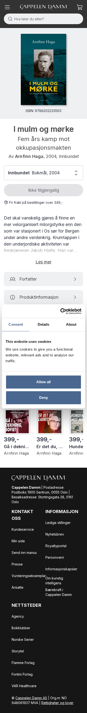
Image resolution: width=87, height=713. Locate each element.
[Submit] (9, 19)
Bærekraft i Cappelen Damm (58, 592)
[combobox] (43, 19)
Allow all (43, 382)
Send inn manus (24, 553)
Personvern (54, 557)
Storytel (18, 651)
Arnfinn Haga (29, 156)
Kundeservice (23, 529)
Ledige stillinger (58, 523)
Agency (18, 616)
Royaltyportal (55, 546)
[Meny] (7, 7)
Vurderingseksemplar (29, 576)
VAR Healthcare (24, 686)
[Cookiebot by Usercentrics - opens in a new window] (61, 311)
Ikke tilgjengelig (43, 190)
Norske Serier (23, 639)
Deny (43, 397)
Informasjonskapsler (61, 569)
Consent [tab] (15, 324)
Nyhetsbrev (54, 534)
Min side (18, 541)
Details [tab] (44, 324)
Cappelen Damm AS (31, 698)
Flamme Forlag (23, 663)
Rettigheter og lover (57, 703)
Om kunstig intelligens (54, 580)
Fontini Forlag (22, 674)
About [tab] (71, 324)
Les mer (43, 261)
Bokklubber (21, 628)
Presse (17, 564)
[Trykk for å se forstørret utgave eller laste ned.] (43, 69)
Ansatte (17, 587)
